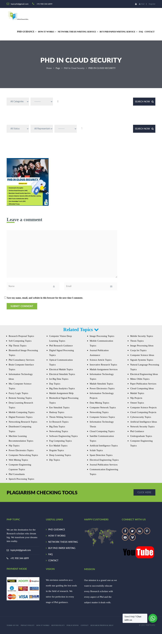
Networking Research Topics (23, 421)
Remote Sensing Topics (20, 398)
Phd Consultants (17, 474)
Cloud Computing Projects (143, 412)
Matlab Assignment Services (104, 369)
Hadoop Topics (56, 412)
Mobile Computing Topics (21, 412)
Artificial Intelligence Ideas (143, 421)
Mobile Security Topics (141, 336)
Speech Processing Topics (21, 479)
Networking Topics (58, 431)
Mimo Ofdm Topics (140, 379)
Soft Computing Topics (20, 341)
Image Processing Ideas (141, 345)
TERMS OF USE (13, 625)
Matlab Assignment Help (61, 393)
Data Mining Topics (99, 402)
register (152, 4)
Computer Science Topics (102, 417)
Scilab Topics (96, 450)
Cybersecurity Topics (140, 417)
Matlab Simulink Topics (101, 383)
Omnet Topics (137, 402)
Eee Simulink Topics (59, 407)
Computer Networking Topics (23, 455)
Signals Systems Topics (141, 360)
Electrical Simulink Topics (62, 374)
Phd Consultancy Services (21, 360)
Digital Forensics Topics (20, 417)
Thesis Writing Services (60, 417)
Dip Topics (54, 460)
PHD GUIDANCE (56, 530)
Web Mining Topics (18, 460)
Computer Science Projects (143, 407)
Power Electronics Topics (21, 450)
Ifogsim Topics (56, 450)
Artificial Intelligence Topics (104, 445)
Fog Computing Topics (60, 441)
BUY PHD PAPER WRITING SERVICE (117, 31)
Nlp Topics (14, 445)
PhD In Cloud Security (74, 68)
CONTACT (150, 31)
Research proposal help (101, 625)
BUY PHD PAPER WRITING (61, 548)
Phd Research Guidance (61, 345)
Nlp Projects (136, 398)
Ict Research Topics (59, 421)
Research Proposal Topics (21, 336)
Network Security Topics (142, 426)
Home (49, 68)
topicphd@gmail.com (20, 550)
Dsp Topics (54, 383)
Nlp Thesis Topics (17, 345)
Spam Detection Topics (101, 455)
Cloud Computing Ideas (142, 388)
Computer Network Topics (103, 407)
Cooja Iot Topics (138, 350)
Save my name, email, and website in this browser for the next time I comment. (45, 298)
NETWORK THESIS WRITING (63, 542)
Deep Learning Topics (60, 455)
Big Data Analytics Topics (62, 388)
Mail (142, 4)
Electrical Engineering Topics (104, 460)
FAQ (141, 31)
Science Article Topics (101, 360)
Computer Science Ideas (142, 355)
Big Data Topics (57, 426)
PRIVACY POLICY (27, 625)
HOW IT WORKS (46, 31)
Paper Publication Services (143, 383)
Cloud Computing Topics (102, 431)
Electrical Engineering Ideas (144, 374)
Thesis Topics (137, 341)
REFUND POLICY (58, 625)
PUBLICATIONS (73, 625)
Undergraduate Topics (141, 436)
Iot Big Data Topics (58, 379)
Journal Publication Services (104, 464)
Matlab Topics (137, 393)
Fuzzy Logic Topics (18, 393)
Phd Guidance (137, 431)
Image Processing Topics (102, 336)
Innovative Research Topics (103, 364)
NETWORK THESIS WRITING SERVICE (77, 31)
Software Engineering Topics (63, 436)
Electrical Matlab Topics (61, 369)
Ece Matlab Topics (58, 445)
